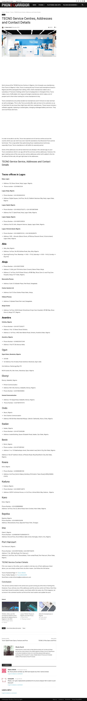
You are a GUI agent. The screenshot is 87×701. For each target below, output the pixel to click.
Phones (7, 12)
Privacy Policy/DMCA (77, 699)
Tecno (11, 12)
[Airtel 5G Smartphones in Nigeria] (47, 606)
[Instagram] (78, 1)
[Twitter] (80, 1)
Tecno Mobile (22, 573)
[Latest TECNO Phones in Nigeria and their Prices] (28, 606)
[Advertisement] (29, 71)
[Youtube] (84, 1)
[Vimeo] (82, 1)
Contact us (61, 699)
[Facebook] (76, 1)
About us (55, 699)
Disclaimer (67, 699)
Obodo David (8, 27)
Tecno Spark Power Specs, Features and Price (15, 640)
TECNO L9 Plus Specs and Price (47, 640)
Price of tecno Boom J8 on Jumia (14, 628)
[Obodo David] (3, 27)
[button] (82, 4)
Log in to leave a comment (15, 673)
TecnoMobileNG (22, 575)
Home (3, 12)
